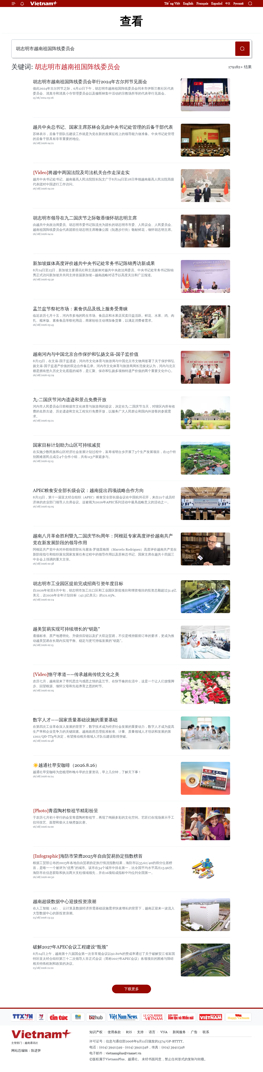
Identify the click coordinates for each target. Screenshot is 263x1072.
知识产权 (96, 1032)
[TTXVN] (22, 1017)
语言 (152, 1032)
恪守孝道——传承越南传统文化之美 (83, 674)
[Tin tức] (58, 1017)
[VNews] (41, 1017)
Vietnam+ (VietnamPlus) (44, 3)
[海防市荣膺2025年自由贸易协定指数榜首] (205, 869)
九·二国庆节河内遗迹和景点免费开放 (69, 399)
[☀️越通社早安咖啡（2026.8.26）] (205, 778)
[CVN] (153, 1017)
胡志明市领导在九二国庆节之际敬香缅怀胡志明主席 (85, 218)
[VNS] (123, 1017)
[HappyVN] (238, 1017)
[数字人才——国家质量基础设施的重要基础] (205, 732)
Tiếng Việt (172, 3)
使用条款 (114, 1032)
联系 (206, 1032)
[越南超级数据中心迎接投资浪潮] (205, 914)
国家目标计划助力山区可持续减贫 (67, 445)
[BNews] (78, 1017)
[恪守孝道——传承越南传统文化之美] (205, 687)
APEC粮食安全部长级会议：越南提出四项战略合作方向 (88, 490)
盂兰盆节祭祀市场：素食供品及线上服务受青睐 (80, 308)
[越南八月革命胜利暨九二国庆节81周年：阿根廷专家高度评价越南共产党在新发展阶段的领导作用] (205, 549)
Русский (238, 3)
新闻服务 (179, 1032)
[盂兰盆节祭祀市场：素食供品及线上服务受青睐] (205, 321)
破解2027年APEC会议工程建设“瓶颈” (70, 947)
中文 (227, 3)
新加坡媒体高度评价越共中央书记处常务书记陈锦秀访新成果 (94, 263)
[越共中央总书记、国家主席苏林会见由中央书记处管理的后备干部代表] (205, 140)
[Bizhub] (96, 1017)
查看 (131, 21)
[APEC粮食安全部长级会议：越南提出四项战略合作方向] (205, 503)
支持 (140, 1032)
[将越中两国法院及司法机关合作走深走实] (205, 185)
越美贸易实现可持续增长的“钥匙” (66, 629)
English (188, 3)
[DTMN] (181, 1017)
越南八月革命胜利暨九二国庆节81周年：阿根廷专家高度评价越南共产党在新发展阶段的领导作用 (103, 539)
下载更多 (131, 989)
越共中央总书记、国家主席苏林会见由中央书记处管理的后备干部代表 (103, 127)
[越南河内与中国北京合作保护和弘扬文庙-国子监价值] (205, 367)
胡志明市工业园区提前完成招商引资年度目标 (78, 583)
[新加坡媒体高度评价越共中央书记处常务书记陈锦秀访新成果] (205, 276)
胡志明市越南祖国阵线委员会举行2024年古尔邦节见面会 (90, 81)
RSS (129, 1032)
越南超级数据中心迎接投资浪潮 (64, 901)
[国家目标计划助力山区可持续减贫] (205, 458)
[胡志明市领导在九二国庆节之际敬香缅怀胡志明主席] (205, 231)
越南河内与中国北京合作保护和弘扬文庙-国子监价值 (85, 354)
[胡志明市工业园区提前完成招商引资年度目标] (205, 596)
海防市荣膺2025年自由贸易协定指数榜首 (101, 856)
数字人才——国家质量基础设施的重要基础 (75, 719)
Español (216, 3)
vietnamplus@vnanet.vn (123, 1053)
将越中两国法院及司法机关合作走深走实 (89, 172)
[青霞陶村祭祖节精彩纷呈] (205, 823)
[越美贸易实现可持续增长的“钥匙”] (205, 642)
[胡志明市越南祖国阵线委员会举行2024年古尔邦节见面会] (205, 94)
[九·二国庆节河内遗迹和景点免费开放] (205, 412)
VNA (163, 1032)
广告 (194, 1032)
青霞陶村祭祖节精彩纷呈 (73, 810)
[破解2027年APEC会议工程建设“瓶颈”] (205, 960)
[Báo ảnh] (210, 1017)
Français (202, 3)
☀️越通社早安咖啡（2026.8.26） (66, 765)
